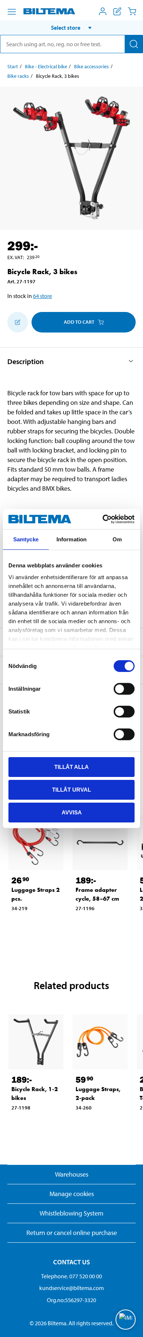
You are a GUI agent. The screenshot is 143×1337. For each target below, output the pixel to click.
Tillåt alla (71, 767)
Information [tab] (71, 539)
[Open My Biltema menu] (102, 11)
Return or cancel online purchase (71, 1232)
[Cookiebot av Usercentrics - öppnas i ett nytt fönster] (103, 519)
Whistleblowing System (71, 1213)
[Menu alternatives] (11, 12)
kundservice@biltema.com (71, 1287)
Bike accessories (91, 66)
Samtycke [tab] (25, 539)
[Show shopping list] (117, 11)
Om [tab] (117, 539)
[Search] (134, 44)
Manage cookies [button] (72, 1193)
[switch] (124, 689)
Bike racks (18, 76)
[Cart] (132, 11)
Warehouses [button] (71, 1174)
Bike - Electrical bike (46, 66)
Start (12, 66)
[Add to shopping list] (17, 322)
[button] (71, 27)
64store (42, 295)
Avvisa (72, 812)
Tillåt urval (71, 789)
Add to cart (79, 322)
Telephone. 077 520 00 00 (71, 1276)
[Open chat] (125, 1319)
